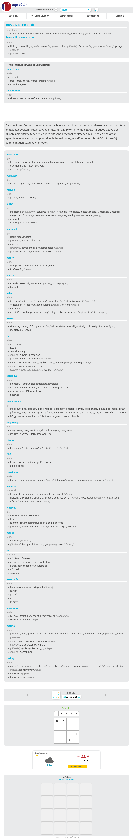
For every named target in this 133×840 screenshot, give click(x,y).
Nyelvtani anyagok (40, 16)
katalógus (12, 376)
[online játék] (71, 697)
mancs (10, 533)
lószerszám (13, 579)
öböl (9, 454)
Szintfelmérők (66, 16)
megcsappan (14, 401)
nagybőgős (13, 472)
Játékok (120, 16)
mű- (9, 550)
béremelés (12, 440)
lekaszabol (12, 154)
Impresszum (60, 837)
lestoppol (12, 229)
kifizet (10, 204)
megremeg (12, 422)
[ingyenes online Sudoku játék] (56, 695)
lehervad (11, 507)
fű (8, 336)
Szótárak (13, 16)
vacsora (11, 275)
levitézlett (12, 486)
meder (10, 258)
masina (11, 626)
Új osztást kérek (66, 780)
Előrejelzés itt (77, 766)
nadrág (10, 658)
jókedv (10, 318)
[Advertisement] (66, 113)
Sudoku (71, 692)
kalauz (10, 293)
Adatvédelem (72, 837)
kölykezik (12, 175)
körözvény (12, 608)
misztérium (13, 69)
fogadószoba (14, 90)
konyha (11, 190)
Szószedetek (93, 16)
